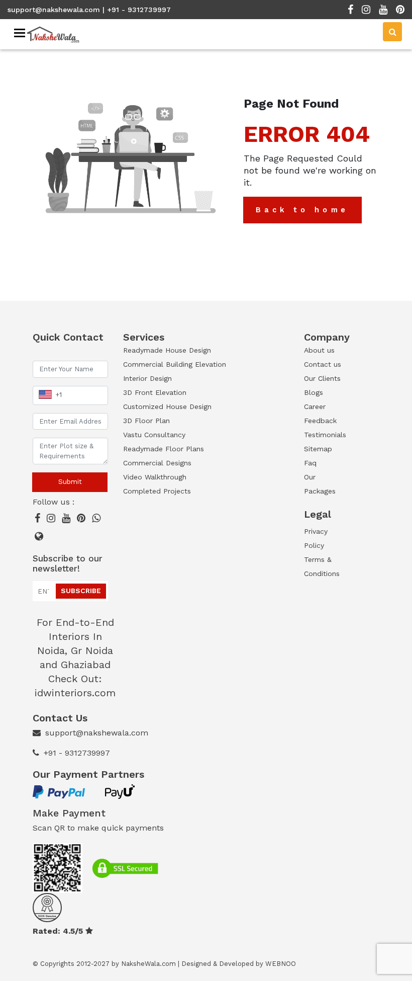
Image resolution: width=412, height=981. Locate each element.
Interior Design (147, 378)
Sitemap (318, 449)
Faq (310, 463)
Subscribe (81, 591)
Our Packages (320, 484)
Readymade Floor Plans (163, 449)
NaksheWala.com (148, 963)
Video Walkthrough (154, 477)
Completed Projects (157, 491)
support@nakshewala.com (54, 10)
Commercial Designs (157, 463)
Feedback (320, 421)
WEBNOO (280, 963)
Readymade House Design (167, 350)
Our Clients (322, 378)
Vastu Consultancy (154, 435)
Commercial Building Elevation (174, 364)
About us (319, 350)
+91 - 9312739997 (77, 753)
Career (315, 406)
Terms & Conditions (322, 566)
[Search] (392, 31)
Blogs (313, 392)
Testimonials (324, 435)
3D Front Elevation (154, 392)
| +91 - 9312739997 (136, 10)
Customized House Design (167, 406)
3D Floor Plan (146, 421)
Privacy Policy (316, 538)
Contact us (322, 364)
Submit (70, 481)
